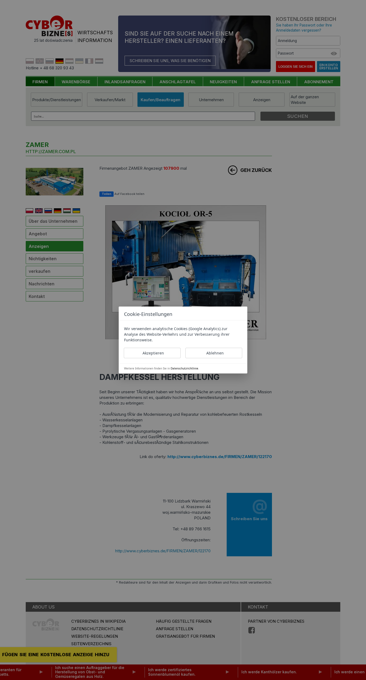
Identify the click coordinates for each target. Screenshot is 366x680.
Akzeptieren (153, 353)
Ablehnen (215, 353)
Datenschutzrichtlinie (184, 368)
